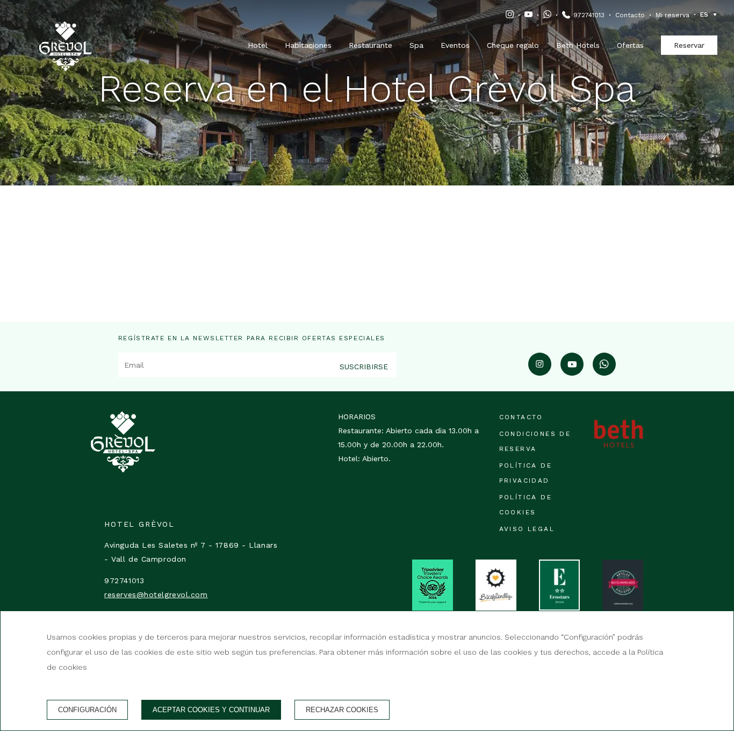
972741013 (589, 15)
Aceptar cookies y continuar (211, 710)
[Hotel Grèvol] (65, 32)
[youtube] (572, 372)
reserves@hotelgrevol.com (155, 594)
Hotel (258, 45)
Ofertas (630, 45)
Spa (416, 45)
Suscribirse (364, 366)
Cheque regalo (513, 45)
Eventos (455, 45)
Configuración (87, 710)
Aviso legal (527, 529)
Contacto (630, 15)
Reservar (689, 45)
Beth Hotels (578, 45)
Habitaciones (308, 45)
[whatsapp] (604, 372)
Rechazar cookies (342, 710)
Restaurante (370, 45)
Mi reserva (672, 15)
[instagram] (539, 372)
